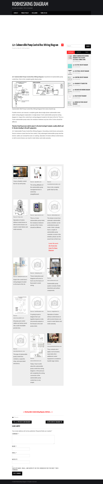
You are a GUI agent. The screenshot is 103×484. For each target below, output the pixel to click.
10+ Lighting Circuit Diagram (80, 77)
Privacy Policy (25, 13)
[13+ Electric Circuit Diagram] (70, 66)
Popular (70, 52)
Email (14, 453)
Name (14, 446)
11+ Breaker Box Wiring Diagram (81, 90)
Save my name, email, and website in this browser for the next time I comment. (35, 469)
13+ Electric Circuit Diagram (80, 65)
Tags (86, 52)
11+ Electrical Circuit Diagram (81, 71)
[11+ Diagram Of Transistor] (70, 85)
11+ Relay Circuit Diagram (79, 96)
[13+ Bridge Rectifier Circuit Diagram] (70, 103)
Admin (28, 48)
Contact (16, 13)
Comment (15, 434)
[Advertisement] (51, 29)
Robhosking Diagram (30, 4)
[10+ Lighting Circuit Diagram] (70, 79)
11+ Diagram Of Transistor (80, 83)
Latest (79, 52)
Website (14, 459)
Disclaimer (34, 13)
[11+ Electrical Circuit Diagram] (70, 72)
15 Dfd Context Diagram (54, 422)
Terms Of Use (43, 13)
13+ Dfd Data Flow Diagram (22, 422)
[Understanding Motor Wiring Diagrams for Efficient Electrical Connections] (70, 57)
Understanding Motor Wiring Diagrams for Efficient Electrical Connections (81, 57)
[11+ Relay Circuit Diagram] (70, 97)
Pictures (16, 417)
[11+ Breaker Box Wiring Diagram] (70, 91)
